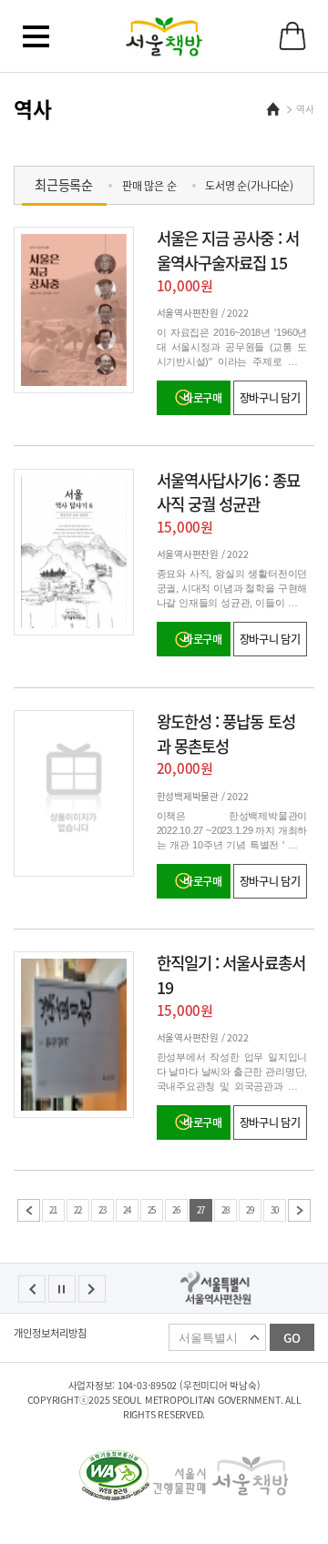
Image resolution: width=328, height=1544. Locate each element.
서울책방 (164, 36)
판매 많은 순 (149, 186)
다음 (299, 1210)
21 (53, 1210)
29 (250, 1210)
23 (103, 1210)
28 (226, 1210)
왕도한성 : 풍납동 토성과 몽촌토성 (226, 733)
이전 (28, 1210)
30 (275, 1210)
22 (78, 1210)
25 (152, 1210)
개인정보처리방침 (50, 1334)
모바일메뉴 (35, 36)
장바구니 (292, 36)
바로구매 (202, 398)
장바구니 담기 (270, 398)
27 (201, 1210)
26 (176, 1210)
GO (292, 1337)
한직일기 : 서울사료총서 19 (231, 975)
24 (127, 1210)
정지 (62, 1289)
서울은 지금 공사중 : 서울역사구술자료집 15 (228, 250)
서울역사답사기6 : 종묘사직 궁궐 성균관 (228, 492)
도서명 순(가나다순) (249, 186)
